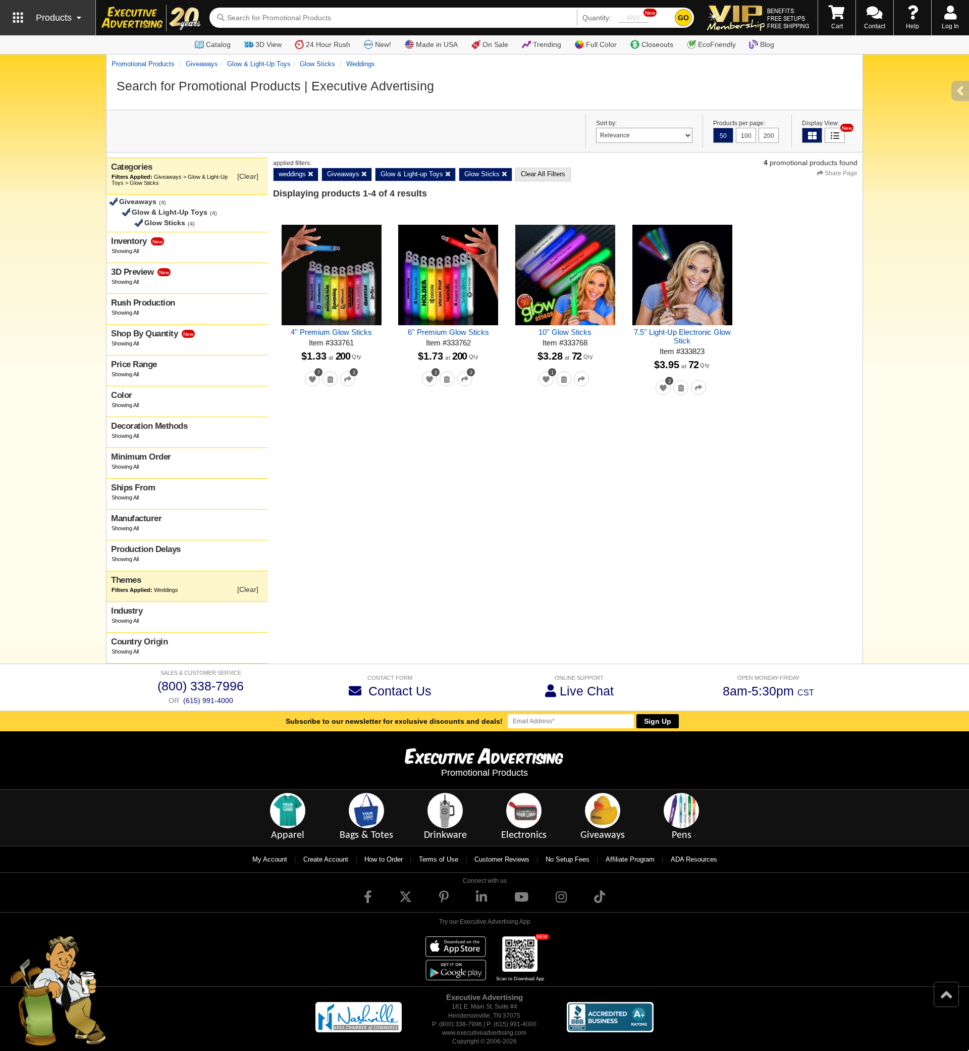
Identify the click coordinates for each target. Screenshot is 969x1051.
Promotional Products (143, 64)
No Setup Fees (567, 859)
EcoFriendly (717, 44)
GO (683, 18)
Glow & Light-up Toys (259, 64)
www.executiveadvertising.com (484, 1032)
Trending (547, 44)
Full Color (601, 44)
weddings (360, 64)
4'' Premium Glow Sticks (331, 332)
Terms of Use (438, 859)
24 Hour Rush (328, 44)
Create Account (325, 859)
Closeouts (657, 44)
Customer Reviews (501, 859)
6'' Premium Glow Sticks (448, 332)
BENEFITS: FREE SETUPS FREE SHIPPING (788, 18)
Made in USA (437, 44)
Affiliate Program (630, 859)
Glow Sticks (317, 64)
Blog (767, 44)
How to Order (383, 859)
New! (383, 44)
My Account (269, 859)
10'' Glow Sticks (565, 332)
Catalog (218, 44)
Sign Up (657, 721)
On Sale (495, 44)
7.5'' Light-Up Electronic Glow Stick (682, 336)
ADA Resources (694, 859)
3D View (268, 44)
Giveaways (202, 64)
